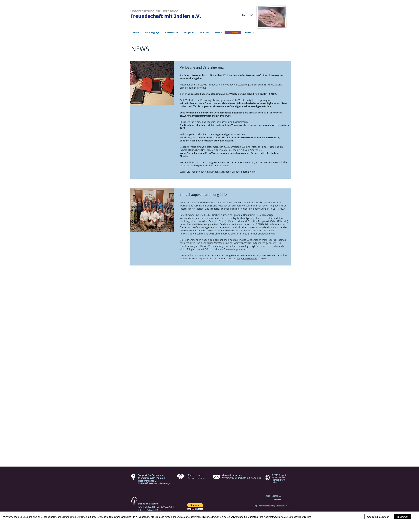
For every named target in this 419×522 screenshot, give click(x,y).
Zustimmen (402, 516)
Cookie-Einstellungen (378, 516)
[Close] (415, 516)
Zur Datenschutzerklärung (297, 516)
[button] (195, 507)
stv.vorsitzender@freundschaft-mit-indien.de (204, 165)
